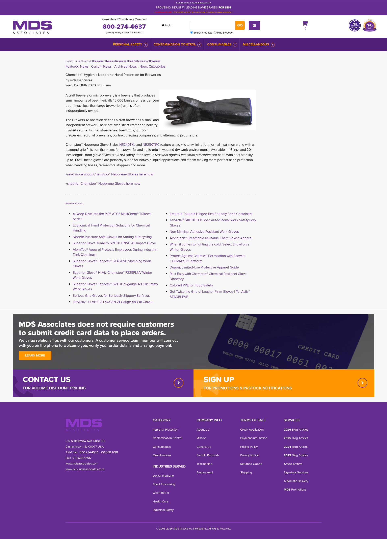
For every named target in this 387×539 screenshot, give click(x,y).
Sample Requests (208, 455)
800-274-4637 (124, 26)
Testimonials (204, 464)
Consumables (219, 44)
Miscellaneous (256, 44)
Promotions (295, 489)
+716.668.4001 (108, 452)
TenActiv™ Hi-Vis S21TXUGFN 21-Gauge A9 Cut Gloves (113, 301)
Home (69, 61)
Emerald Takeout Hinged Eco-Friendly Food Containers (211, 213)
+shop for (73, 183)
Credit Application (252, 429)
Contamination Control (175, 44)
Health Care (160, 501)
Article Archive (293, 464)
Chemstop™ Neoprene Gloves (102, 183)
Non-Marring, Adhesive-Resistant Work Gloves (204, 231)
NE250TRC (151, 144)
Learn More (35, 355)
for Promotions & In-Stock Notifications (248, 388)
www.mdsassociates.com (82, 463)
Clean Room (161, 493)
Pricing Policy (249, 447)
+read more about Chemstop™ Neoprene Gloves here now (109, 174)
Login (167, 25)
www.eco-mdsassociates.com (85, 469)
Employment (205, 472)
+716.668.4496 (81, 458)
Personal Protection (165, 429)
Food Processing (164, 484)
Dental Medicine (163, 475)
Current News (82, 61)
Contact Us (204, 447)
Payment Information (253, 438)
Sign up (219, 379)
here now (132, 183)
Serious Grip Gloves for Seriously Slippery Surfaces (111, 295)
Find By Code (225, 33)
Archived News (125, 66)
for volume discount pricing (54, 388)
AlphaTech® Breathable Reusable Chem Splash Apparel (211, 238)
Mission (201, 438)
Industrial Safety (163, 510)
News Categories (152, 66)
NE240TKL (127, 144)
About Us (203, 429)
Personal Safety (127, 44)
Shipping (246, 472)
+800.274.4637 (87, 452)
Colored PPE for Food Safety (191, 285)
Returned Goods (251, 464)
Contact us (47, 379)
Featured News (77, 66)
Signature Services (296, 472)
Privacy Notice (249, 455)
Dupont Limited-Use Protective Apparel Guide (204, 267)
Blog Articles (296, 429)
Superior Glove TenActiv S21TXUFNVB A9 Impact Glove (114, 243)
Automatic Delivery (296, 481)
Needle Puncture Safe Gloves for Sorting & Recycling (112, 236)
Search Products (203, 33)
